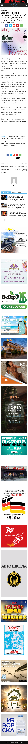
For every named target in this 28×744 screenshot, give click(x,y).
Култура (5, 10)
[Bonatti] (14, 372)
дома (2, 8)
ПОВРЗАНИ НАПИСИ (5, 192)
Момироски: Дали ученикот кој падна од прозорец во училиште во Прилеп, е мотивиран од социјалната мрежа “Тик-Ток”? (20, 168)
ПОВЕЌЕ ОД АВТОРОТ (17, 192)
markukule (8, 22)
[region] (14, 1)
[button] (26, 5)
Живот (5, 8)
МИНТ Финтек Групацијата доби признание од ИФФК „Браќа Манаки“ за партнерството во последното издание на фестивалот (7, 169)
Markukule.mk (4, 136)
